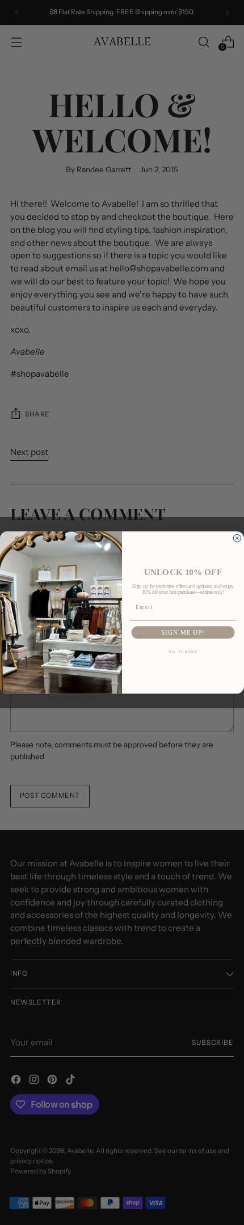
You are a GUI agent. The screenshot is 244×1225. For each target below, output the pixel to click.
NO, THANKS (183, 651)
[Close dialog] (237, 538)
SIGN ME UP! (183, 632)
